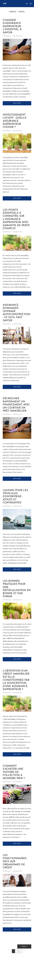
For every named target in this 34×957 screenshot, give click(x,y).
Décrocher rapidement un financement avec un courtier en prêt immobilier (16, 404)
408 (4, 4)
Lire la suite (17, 103)
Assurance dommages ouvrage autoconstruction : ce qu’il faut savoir (16, 313)
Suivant (23, 946)
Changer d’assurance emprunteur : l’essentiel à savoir (12, 26)
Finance (8, 36)
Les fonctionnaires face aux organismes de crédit (15, 861)
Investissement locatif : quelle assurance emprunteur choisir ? (14, 121)
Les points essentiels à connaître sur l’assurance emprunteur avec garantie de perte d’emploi (16, 219)
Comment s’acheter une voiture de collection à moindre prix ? (14, 772)
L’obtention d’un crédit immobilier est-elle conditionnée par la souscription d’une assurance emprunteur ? (16, 680)
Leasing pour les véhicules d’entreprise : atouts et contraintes (15, 496)
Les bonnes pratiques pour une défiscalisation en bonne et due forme (17, 589)
